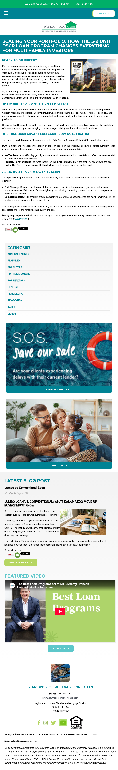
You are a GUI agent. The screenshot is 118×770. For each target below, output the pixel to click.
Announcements (18, 254)
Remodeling (15, 293)
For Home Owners (19, 273)
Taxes (11, 307)
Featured (14, 260)
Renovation (15, 300)
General (13, 287)
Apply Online (21, 218)
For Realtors (16, 280)
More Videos (60, 648)
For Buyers (15, 267)
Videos (12, 313)
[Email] (15, 230)
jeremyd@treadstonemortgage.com (60, 697)
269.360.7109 (64, 693)
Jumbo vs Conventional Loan (24, 488)
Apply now (104, 13)
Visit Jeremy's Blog (20, 563)
